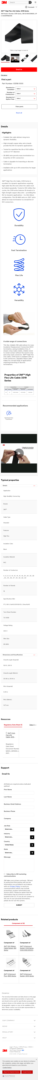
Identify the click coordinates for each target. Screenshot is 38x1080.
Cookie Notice (7, 1067)
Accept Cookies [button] (27, 1072)
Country (7, 841)
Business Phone (9, 811)
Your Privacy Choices (15, 1050)
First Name (8, 789)
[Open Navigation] (35, 2)
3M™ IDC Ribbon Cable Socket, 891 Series (10, 948)
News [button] (4, 1026)
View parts (19, 106)
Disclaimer (4, 75)
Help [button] (4, 1038)
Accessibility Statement (16, 1048)
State (6, 849)
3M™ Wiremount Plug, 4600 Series (10, 975)
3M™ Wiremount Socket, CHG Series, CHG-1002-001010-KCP (27, 948)
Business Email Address (12, 804)
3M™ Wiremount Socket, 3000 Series (27, 975)
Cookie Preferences (15, 1051)
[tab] (13, 725)
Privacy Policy (15, 886)
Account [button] (31, 7)
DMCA (30, 1047)
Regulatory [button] (7, 1032)
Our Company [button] (8, 1020)
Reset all (19, 113)
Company (7, 818)
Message (7, 857)
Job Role (7, 826)
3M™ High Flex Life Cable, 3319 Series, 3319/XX (10, 735)
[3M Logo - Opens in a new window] (4, 2)
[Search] (30, 2)
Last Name (8, 797)
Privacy (16, 1047)
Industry (7, 834)
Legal (11, 1047)
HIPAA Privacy (23, 1047)
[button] (8, 1076)
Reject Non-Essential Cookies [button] (11, 1072)
